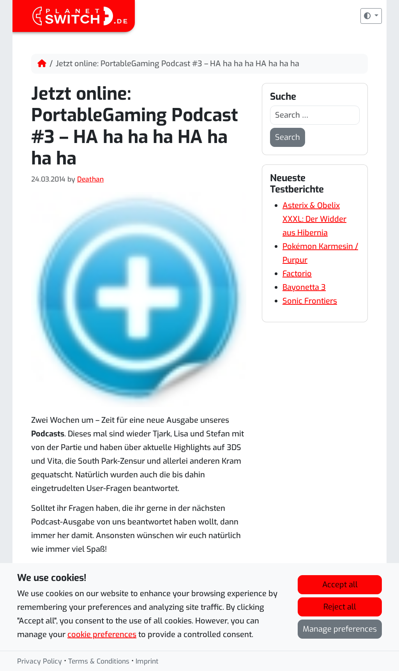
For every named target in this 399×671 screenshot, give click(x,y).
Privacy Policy (39, 661)
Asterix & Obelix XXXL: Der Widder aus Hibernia (314, 219)
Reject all (339, 607)
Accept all (340, 584)
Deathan (90, 179)
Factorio (297, 273)
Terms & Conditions (98, 661)
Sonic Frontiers (309, 301)
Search (287, 137)
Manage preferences (340, 629)
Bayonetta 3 (304, 287)
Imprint (147, 661)
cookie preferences (101, 634)
